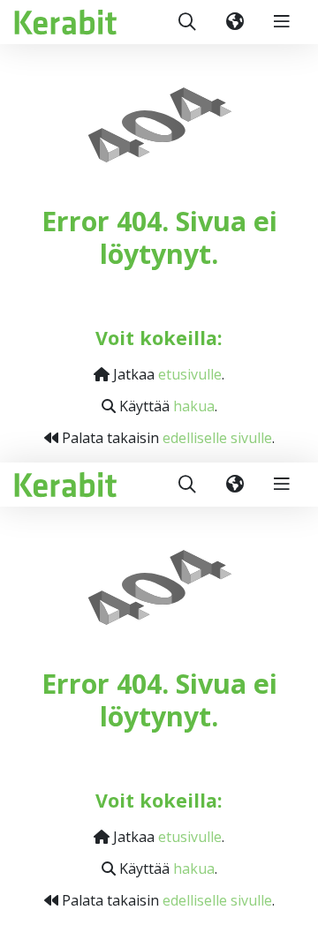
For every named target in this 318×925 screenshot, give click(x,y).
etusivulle (190, 374)
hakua (194, 406)
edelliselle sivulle (217, 437)
